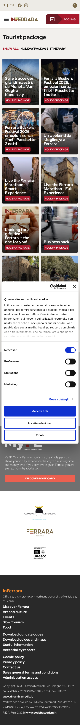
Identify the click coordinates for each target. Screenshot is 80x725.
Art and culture (15, 612)
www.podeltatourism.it (41, 712)
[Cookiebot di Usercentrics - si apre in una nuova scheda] (50, 286)
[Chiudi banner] (74, 286)
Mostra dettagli (59, 399)
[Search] (75, 5)
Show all (11, 49)
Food (7, 627)
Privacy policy (14, 662)
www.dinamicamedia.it (18, 696)
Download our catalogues (23, 634)
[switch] (70, 361)
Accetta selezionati (40, 423)
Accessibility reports (19, 650)
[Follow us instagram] (26, 6)
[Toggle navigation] (6, 19)
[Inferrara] (26, 19)
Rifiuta (40, 435)
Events (8, 617)
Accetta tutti (40, 411)
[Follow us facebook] (19, 6)
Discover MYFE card (40, 478)
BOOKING (70, 19)
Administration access (20, 677)
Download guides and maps (24, 639)
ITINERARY (58, 49)
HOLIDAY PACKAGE (34, 49)
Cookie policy (13, 657)
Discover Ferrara (16, 607)
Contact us (11, 667)
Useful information (18, 645)
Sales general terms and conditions (30, 672)
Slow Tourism (13, 622)
